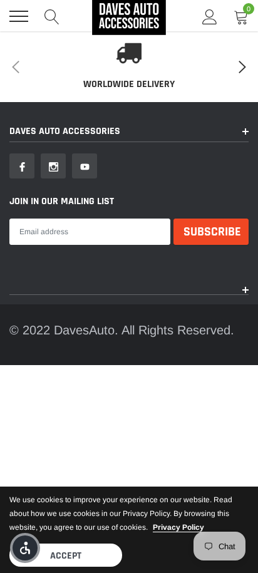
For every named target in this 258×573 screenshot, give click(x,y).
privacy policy (178, 527)
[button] (25, 548)
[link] (21, 165)
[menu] (18, 16)
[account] (209, 16)
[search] (51, 16)
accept (65, 555)
